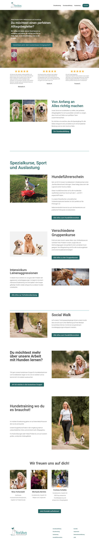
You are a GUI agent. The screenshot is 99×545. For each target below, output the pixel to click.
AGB (75, 537)
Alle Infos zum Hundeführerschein (66, 218)
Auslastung (77, 5)
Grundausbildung (67, 5)
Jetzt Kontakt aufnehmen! (49, 511)
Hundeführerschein (57, 537)
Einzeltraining (57, 5)
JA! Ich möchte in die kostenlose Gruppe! (27, 385)
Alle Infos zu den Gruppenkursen (65, 258)
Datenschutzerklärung (79, 534)
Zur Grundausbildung (61, 131)
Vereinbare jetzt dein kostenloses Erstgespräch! (32, 45)
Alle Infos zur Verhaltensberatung (24, 295)
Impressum (76, 531)
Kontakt (86, 5)
